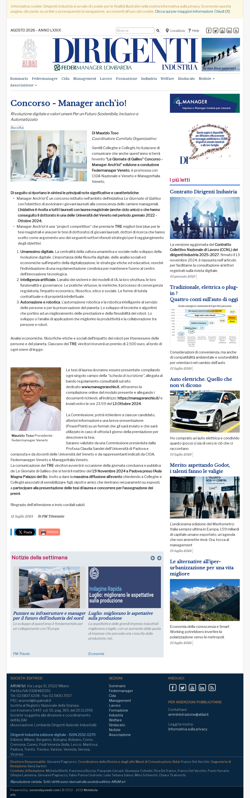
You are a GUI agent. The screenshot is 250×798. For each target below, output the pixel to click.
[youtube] (222, 31)
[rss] (236, 31)
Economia (96, 654)
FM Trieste (21, 654)
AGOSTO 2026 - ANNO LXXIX (35, 30)
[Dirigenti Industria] (125, 54)
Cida (65, 79)
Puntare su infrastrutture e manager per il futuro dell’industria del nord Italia (49, 618)
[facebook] (208, 31)
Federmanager (45, 79)
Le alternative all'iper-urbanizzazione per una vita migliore (202, 568)
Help (195, 30)
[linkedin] (229, 31)
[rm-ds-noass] (221, 54)
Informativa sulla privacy (187, 729)
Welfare (167, 79)
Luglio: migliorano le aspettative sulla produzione (120, 616)
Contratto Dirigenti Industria (203, 192)
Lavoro (106, 79)
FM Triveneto (53, 516)
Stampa (52, 532)
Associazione (22, 85)
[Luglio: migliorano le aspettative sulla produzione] (124, 587)
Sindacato (186, 79)
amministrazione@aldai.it (188, 714)
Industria (149, 79)
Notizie (205, 79)
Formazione (126, 79)
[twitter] (215, 31)
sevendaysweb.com (45, 790)
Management (84, 79)
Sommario (19, 79)
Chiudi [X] (222, 11)
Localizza (177, 30)
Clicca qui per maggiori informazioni (184, 11)
